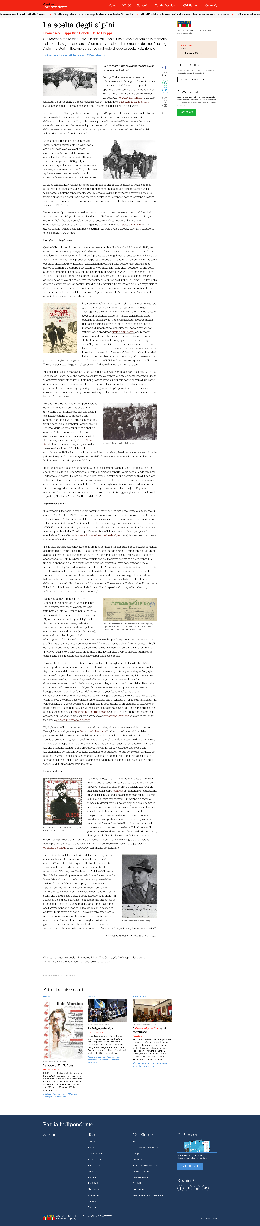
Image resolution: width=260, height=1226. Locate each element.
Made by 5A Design (208, 1219)
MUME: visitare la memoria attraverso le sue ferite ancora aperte (170, 14)
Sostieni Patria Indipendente (148, 1195)
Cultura (48, 1094)
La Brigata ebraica (101, 1028)
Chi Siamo (190, 5)
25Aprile (92, 1141)
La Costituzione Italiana (145, 1147)
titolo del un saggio (123, 331)
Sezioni (142, 5)
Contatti (137, 1183)
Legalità (92, 1201)
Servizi (91, 996)
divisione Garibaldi (54, 847)
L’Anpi (136, 1153)
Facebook (180, 1188)
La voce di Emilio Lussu (59, 1065)
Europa (92, 1207)
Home (112, 5)
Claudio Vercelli (95, 1032)
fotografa (118, 790)
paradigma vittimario (116, 715)
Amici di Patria (140, 1177)
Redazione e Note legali (145, 1165)
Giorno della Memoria (93, 731)
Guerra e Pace (56, 55)
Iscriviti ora (187, 112)
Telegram (205, 1188)
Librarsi (47, 996)
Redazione (137, 1036)
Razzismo (115, 1060)
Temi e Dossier (165, 5)
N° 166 (126, 5)
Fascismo (93, 1147)
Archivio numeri (141, 1171)
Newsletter (138, 1189)
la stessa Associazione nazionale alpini (98, 535)
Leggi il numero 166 (190, 53)
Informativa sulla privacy (66, 1219)
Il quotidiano (139, 996)
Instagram (197, 1188)
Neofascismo (95, 1189)
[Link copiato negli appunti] (165, 98)
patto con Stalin (131, 224)
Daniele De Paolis (51, 1069)
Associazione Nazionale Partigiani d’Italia (80, 1216)
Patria (55, 5)
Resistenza (97, 55)
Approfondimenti (97, 1057)
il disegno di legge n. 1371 (134, 101)
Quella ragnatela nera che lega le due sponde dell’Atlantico (79, 14)
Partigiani (49, 1097)
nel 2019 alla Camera (130, 97)
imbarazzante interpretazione (90, 711)
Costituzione (95, 1153)
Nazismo (104, 1060)
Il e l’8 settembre (149, 1030)
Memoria (78, 55)
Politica (92, 1177)
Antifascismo (95, 1159)
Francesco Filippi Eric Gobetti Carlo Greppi (77, 33)
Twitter (189, 1188)
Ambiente (93, 1195)
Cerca (209, 5)
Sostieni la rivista (190, 1166)
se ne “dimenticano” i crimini (73, 719)
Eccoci (136, 1141)
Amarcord (138, 1159)
